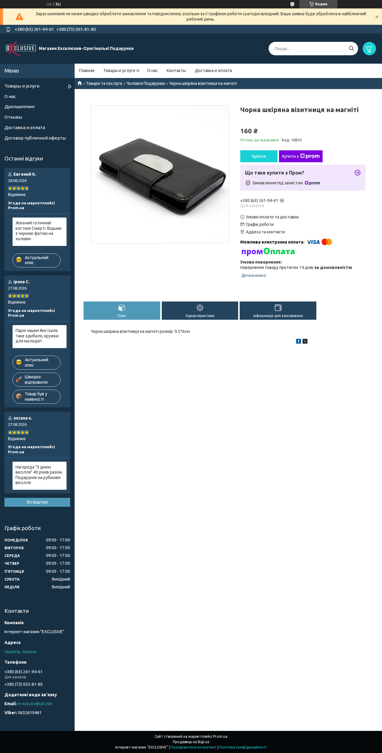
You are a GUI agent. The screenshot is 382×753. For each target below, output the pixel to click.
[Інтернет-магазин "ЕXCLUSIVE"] (21, 48)
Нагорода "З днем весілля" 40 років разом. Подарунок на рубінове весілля (39, 475)
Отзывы (13, 117)
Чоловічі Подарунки (146, 83)
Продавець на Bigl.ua (191, 742)
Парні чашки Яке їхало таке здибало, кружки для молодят (37, 335)
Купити (259, 156)
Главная (86, 70)
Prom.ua (220, 736)
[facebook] (298, 342)
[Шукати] (351, 48)
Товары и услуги (119, 70)
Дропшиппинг (19, 106)
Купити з (290, 156)
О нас (152, 70)
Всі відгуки (37, 502)
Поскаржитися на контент (194, 747)
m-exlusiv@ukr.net (35, 703)
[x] (305, 342)
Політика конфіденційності (243, 747)
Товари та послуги (104, 83)
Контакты (176, 70)
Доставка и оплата (213, 70)
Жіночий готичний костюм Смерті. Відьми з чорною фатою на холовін (38, 231)
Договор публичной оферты (35, 137)
